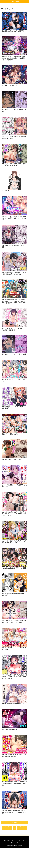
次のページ (14, 822)
